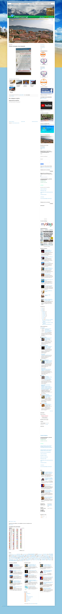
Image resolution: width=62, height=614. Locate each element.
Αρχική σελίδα (23, 121)
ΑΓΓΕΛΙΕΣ (10, 554)
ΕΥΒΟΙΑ (43, 556)
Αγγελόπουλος (14, 554)
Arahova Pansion (42, 414)
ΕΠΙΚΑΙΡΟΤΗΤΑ (33, 556)
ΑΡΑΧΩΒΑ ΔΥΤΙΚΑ (43, 439)
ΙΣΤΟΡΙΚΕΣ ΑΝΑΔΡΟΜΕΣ (32, 557)
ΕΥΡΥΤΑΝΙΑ (47, 556)
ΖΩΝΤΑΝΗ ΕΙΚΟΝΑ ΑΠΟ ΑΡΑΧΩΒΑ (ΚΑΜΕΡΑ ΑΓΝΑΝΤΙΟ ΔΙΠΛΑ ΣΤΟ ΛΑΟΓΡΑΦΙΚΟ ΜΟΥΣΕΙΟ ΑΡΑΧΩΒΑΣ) (46, 446)
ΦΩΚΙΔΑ (49, 559)
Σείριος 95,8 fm (43, 368)
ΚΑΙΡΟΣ (41, 557)
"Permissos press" (44, 337)
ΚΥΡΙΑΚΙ (52, 557)
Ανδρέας (27, 595)
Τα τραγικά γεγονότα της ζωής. (32, 570)
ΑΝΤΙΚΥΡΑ (44, 554)
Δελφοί (33, 555)
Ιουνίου (43, 318)
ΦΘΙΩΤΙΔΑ (43, 559)
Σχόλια (42, 517)
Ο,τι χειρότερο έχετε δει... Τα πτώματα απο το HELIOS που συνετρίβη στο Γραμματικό (49, 268)
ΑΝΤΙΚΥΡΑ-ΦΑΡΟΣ (43, 194)
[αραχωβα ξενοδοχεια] (44, 417)
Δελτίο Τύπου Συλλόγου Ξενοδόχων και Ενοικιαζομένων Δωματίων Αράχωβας (49, 491)
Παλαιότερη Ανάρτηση (35, 121)
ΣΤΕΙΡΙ (22, 559)
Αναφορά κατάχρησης (44, 435)
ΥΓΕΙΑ (38, 559)
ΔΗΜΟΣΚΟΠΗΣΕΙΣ (46, 555)
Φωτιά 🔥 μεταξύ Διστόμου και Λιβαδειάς (47, 319)
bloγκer (27, 601)
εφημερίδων (49, 246)
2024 (42, 310)
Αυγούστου (43, 316)
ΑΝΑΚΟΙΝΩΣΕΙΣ (31, 554)
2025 (42, 309)
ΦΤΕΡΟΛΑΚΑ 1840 (43, 190)
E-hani (41, 175)
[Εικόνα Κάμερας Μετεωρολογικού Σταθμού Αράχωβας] (31, 42)
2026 (42, 308)
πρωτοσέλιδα (45, 246)
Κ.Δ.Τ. (38, 557)
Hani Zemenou (42, 44)
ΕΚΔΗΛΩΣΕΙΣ (21, 556)
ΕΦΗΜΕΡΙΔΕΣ (14, 557)
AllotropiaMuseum (28, 593)
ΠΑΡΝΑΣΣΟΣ (49, 558)
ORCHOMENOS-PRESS (44, 345)
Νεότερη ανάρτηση (11, 121)
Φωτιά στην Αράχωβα (47, 262)
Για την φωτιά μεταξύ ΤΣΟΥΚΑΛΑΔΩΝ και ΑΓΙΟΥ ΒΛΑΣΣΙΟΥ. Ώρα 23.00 (48, 251)
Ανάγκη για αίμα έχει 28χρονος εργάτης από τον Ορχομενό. (49, 497)
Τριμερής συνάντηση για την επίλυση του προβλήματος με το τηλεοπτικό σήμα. (48, 300)
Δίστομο (17, 556)
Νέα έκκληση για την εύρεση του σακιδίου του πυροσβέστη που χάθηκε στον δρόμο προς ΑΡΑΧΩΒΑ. (49, 479)
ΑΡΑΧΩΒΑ (41, 185)
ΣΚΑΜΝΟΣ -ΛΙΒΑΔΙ (43, 455)
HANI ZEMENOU (42, 67)
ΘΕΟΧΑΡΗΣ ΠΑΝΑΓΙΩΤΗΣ (29, 596)
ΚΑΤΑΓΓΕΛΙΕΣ (46, 557)
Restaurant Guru (42, 47)
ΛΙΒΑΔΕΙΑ (16, 558)
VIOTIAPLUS (43, 354)
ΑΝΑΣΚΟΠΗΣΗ (40, 554)
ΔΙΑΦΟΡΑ (51, 555)
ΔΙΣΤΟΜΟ (42, 375)
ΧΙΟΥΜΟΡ (20, 560)
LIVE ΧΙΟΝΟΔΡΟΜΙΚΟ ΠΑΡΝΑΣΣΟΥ (46, 198)
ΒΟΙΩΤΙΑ (28, 555)
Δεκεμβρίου (43, 311)
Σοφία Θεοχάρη (28, 600)
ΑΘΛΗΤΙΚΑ (18, 554)
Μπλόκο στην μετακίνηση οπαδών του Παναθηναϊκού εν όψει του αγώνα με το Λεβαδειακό (46, 370)
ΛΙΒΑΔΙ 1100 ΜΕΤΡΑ (43, 453)
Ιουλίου (43, 317)
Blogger (36, 603)
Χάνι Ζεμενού (44, 83)
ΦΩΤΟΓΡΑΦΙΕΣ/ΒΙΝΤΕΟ (13, 560)
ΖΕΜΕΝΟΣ (19, 557)
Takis (26, 594)
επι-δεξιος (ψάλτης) (44, 403)
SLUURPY (43, 80)
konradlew (31, 603)
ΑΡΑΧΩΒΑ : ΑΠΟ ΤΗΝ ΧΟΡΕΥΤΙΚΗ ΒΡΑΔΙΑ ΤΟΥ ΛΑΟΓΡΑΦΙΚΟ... (46, 325)
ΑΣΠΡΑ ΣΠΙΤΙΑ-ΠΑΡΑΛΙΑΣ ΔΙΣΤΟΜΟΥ (18, 555)
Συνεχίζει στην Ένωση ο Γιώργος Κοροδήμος (48, 274)
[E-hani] (40, 176)
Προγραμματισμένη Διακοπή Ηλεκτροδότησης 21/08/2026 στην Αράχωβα (32, 581)
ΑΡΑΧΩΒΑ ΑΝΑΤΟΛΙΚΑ (43, 182)
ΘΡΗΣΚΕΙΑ (25, 557)
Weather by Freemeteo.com (43, 505)
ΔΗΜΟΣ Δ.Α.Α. (38, 555)
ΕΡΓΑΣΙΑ (40, 556)
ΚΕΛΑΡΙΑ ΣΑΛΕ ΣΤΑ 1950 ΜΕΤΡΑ (45, 452)
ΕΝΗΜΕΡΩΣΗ (28, 556)
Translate (46, 424)
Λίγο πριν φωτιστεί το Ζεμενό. (49, 285)
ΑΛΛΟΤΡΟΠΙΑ (24, 554)
